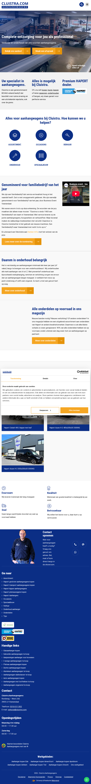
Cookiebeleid (68, 777)
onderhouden (53, 93)
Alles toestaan (74, 410)
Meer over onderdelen (45, 340)
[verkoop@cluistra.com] (83, 544)
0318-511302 (16, 706)
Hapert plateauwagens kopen (14, 592)
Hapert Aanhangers (10, 595)
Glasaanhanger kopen (11, 651)
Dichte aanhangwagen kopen (14, 668)
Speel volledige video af (78, 67)
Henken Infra (33, 232)
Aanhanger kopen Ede (20, 761)
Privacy (50, 777)
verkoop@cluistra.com (17, 710)
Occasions (7, 599)
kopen (44, 90)
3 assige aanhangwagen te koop (15, 661)
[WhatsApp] (86, 779)
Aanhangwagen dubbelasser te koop (17, 675)
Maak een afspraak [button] (44, 51)
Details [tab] (45, 378)
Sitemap (58, 777)
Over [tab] (75, 378)
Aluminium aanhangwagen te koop (16, 671)
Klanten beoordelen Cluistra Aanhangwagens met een (18, 745)
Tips (5, 616)
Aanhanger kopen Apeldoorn (67, 761)
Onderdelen (7, 613)
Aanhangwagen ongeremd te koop (16, 685)
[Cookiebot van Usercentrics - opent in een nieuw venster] (78, 372)
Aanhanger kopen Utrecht (59, 765)
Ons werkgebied (77, 765)
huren (50, 90)
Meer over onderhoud (15, 290)
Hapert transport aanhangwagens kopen (19, 585)
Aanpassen (44, 410)
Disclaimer (22, 777)
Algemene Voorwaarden (36, 777)
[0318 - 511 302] (75, 544)
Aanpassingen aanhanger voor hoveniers (18, 657)
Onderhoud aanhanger (11, 609)
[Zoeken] (81, 4)
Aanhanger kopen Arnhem (17, 765)
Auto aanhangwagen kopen (13, 678)
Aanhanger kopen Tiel (38, 765)
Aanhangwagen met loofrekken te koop (18, 682)
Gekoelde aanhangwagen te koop (16, 654)
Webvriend (55, 780)
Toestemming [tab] (15, 378)
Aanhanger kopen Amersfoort (42, 761)
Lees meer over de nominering (19, 241)
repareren (43, 93)
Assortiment (8, 578)
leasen (56, 90)
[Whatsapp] (75, 552)
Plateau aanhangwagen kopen (15, 664)
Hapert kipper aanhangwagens (15, 589)
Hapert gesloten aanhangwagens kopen (18, 582)
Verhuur (6, 606)
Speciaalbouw (8, 602)
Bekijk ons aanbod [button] (13, 51)
